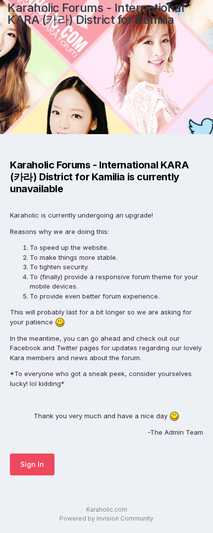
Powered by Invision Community (106, 518)
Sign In (32, 464)
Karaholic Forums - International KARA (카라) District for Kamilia (95, 13)
